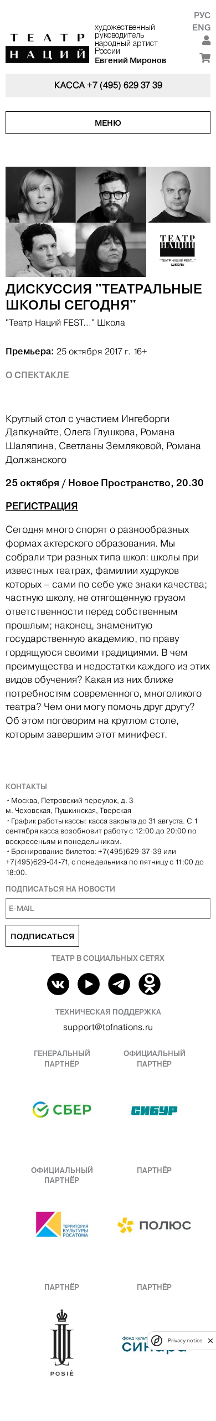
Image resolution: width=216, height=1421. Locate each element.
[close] (210, 1340)
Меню (108, 123)
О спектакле (37, 374)
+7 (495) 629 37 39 (124, 85)
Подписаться (42, 936)
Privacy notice (185, 1340)
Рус (202, 15)
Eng (201, 27)
